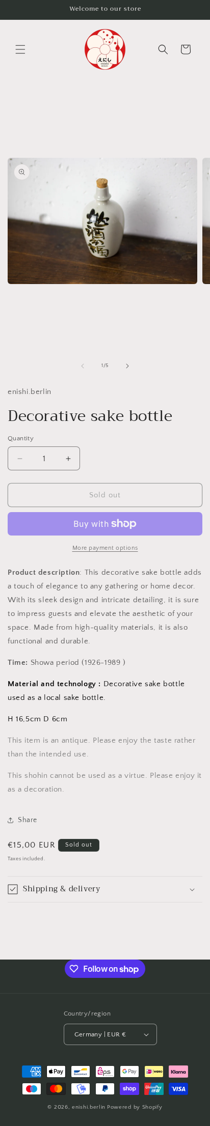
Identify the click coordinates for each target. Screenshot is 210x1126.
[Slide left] (82, 366)
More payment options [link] (105, 548)
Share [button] (27, 820)
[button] (20, 49)
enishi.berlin (89, 1107)
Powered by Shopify (135, 1107)
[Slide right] (127, 366)
